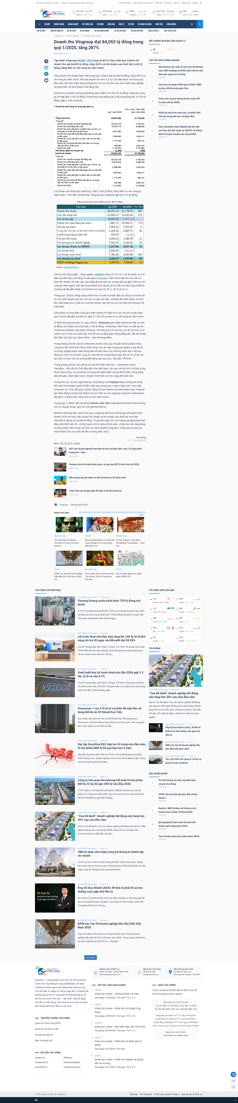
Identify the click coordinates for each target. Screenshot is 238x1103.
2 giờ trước (104, 633)
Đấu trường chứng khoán (143, 3)
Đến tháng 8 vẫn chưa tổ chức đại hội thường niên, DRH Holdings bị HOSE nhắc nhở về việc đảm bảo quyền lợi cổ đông (181, 71)
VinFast (99, 274)
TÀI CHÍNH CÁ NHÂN (145, 24)
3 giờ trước (162, 77)
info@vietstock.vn (151, 974)
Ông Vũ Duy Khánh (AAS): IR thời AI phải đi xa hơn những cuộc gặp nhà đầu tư (183, 731)
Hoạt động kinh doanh (158, 690)
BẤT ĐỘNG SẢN (87, 24)
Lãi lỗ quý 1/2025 (70, 443)
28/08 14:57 (104, 777)
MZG (181, 628)
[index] (73, 11)
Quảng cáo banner (44, 1035)
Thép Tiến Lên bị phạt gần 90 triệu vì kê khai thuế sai (95, 490)
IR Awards (168, 3)
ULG (155, 599)
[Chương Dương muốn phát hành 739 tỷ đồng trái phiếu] (55, 611)
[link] (192, 24)
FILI (129, 440)
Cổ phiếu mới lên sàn (161, 590)
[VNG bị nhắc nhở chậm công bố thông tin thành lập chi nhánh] (55, 862)
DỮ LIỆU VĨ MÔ (71, 30)
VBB (154, 618)
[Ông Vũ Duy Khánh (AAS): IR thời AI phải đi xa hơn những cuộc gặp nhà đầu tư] (55, 898)
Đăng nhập (186, 3)
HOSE (81, 60)
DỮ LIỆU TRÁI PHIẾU (137, 30)
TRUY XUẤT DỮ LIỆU (170, 30)
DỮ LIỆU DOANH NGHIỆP (102, 30)
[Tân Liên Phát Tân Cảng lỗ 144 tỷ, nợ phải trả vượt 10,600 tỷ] (156, 759)
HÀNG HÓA (111, 24)
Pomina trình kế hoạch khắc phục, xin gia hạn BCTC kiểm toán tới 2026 (104, 464)
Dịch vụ (177, 3)
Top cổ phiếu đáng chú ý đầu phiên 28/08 (179, 836)
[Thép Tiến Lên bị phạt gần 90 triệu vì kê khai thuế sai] (60, 494)
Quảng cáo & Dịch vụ (192, 1094)
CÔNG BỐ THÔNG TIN (57, 30)
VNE (181, 618)
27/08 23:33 (162, 815)
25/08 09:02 (162, 91)
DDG (155, 628)
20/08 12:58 (162, 137)
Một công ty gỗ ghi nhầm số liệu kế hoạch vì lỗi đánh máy (97, 477)
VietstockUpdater (71, 1062)
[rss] (201, 2)
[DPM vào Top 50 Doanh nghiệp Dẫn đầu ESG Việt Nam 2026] (55, 934)
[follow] (36, 1100)
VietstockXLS (41, 1062)
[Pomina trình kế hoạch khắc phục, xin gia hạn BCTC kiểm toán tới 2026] (60, 468)
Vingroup (64, 505)
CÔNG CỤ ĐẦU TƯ (153, 30)
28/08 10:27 (104, 920)
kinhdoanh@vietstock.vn (110, 974)
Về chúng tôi (146, 1094)
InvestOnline (41, 1067)
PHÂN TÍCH (159, 24)
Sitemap (133, 1094)
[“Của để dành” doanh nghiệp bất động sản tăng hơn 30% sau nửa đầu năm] (55, 826)
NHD (181, 637)
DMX (181, 599)
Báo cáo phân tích (44, 1040)
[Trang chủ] (47, 970)
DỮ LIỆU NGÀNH (85, 30)
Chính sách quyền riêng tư (167, 1094)
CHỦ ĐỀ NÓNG (41, 30)
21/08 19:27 (162, 105)
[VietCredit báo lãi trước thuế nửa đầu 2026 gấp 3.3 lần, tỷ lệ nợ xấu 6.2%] (55, 682)
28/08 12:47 (104, 848)
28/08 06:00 (162, 801)
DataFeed (40, 1058)
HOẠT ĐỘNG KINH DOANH (87, 597)
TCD (155, 608)
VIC (89, 60)
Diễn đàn (158, 3)
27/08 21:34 (162, 787)
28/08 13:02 (104, 812)
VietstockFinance (125, 3)
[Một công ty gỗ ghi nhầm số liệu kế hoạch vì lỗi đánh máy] (60, 481)
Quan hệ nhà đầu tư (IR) (47, 1029)
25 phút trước (104, 597)
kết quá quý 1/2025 (79, 505)
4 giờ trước (104, 741)
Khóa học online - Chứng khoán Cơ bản (117, 993)
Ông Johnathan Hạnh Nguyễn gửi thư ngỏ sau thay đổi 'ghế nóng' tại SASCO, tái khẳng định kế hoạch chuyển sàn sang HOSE (180, 130)
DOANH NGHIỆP (73, 24)
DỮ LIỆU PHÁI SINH (120, 30)
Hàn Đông (141, 437)
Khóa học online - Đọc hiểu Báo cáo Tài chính (120, 1026)
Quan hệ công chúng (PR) (47, 1023)
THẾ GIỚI (131, 24)
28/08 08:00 (162, 839)
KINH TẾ (121, 24)
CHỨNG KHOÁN (59, 24)
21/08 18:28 (162, 119)
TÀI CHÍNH (100, 24)
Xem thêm (90, 957)
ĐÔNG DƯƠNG (171, 24)
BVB (181, 608)
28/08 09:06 (162, 829)
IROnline (67, 1058)
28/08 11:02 (104, 884)
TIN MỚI (47, 24)
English (195, 3)
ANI (154, 637)
